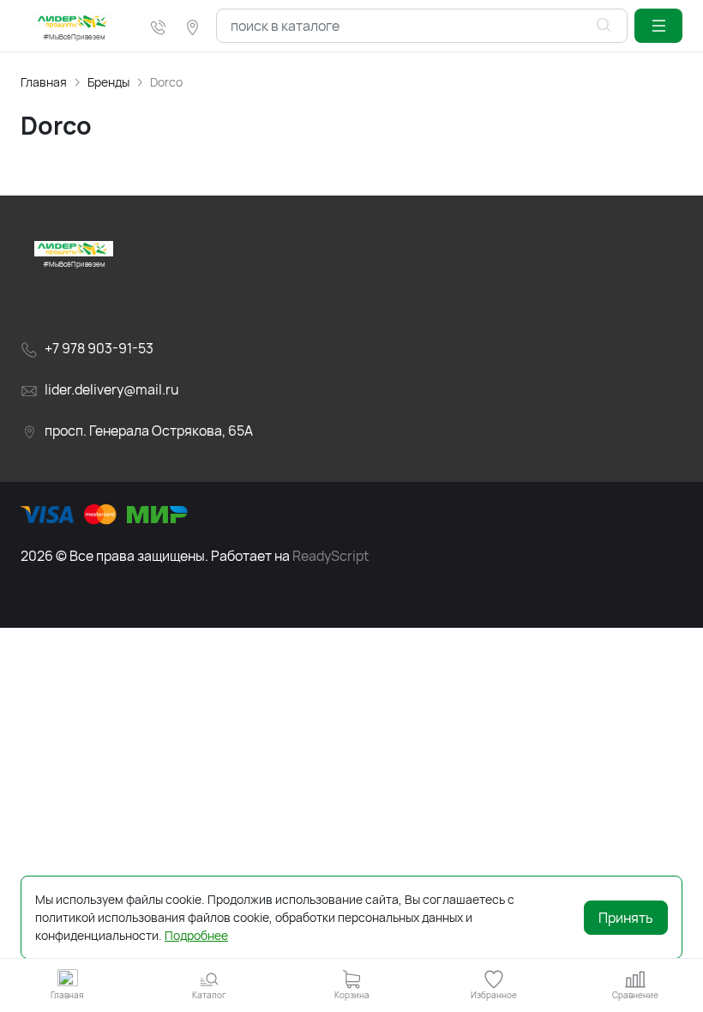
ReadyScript (330, 555)
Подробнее (196, 935)
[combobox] (422, 26)
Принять (625, 917)
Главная (44, 82)
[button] (658, 26)
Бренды (108, 82)
